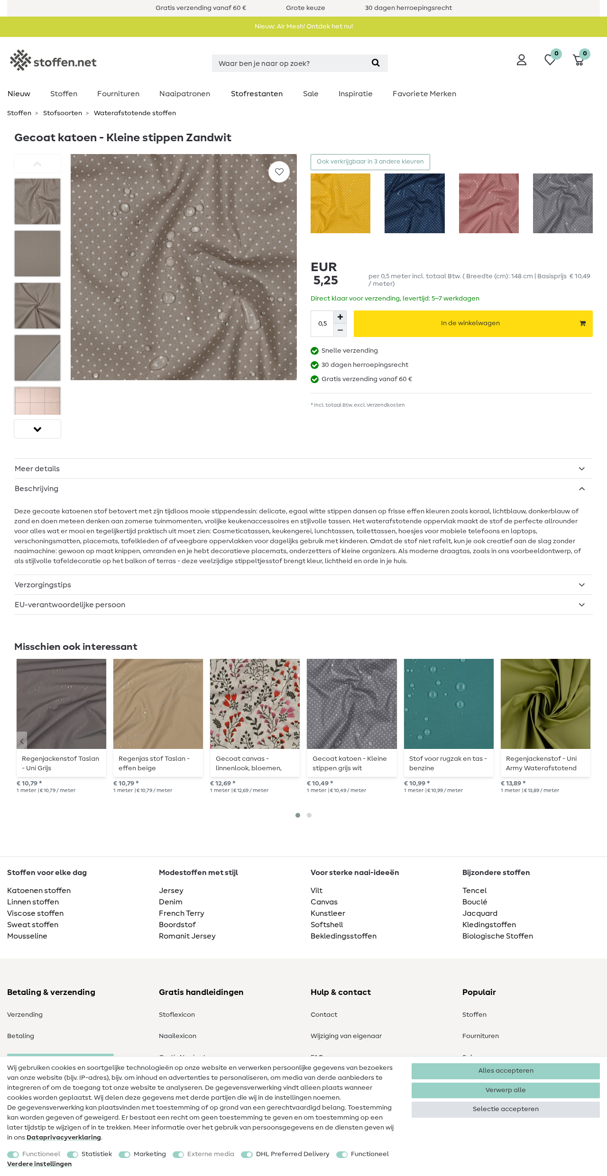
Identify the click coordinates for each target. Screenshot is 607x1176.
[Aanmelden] (521, 60)
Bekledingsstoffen (344, 936)
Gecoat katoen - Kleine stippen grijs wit (350, 764)
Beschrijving (36, 488)
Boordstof (177, 925)
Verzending (25, 1015)
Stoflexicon (177, 1015)
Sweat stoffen (32, 925)
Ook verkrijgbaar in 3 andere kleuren (370, 162)
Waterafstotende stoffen (134, 113)
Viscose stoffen (35, 913)
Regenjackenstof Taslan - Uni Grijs (60, 764)
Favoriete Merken (424, 94)
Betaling (20, 1036)
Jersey (171, 890)
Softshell (327, 925)
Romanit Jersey (187, 936)
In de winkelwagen (470, 323)
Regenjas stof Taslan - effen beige (154, 764)
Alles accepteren (505, 1070)
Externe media (210, 1154)
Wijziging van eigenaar (346, 1036)
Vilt (316, 890)
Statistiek (97, 1154)
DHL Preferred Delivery (293, 1154)
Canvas (324, 902)
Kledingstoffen (489, 925)
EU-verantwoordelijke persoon (70, 605)
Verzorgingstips (43, 585)
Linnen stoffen (33, 902)
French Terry (181, 913)
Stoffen (63, 94)
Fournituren (118, 94)
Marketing (150, 1154)
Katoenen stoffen (39, 890)
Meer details (37, 469)
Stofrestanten (257, 94)
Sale (311, 94)
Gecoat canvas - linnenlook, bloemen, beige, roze (249, 764)
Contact (324, 1015)
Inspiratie (356, 94)
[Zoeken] (376, 63)
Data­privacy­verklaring (64, 1137)
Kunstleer (328, 913)
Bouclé (474, 902)
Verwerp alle (506, 1090)
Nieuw (19, 94)
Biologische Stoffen (497, 936)
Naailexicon (177, 1036)
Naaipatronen (184, 94)
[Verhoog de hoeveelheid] (340, 317)
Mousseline (27, 936)
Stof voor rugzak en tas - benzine (448, 764)
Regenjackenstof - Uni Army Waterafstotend (541, 764)
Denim (171, 902)
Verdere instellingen (39, 1164)
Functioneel (41, 1154)
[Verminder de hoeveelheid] (340, 330)
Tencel (474, 890)
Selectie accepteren (506, 1109)
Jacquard (479, 913)
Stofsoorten (62, 113)
